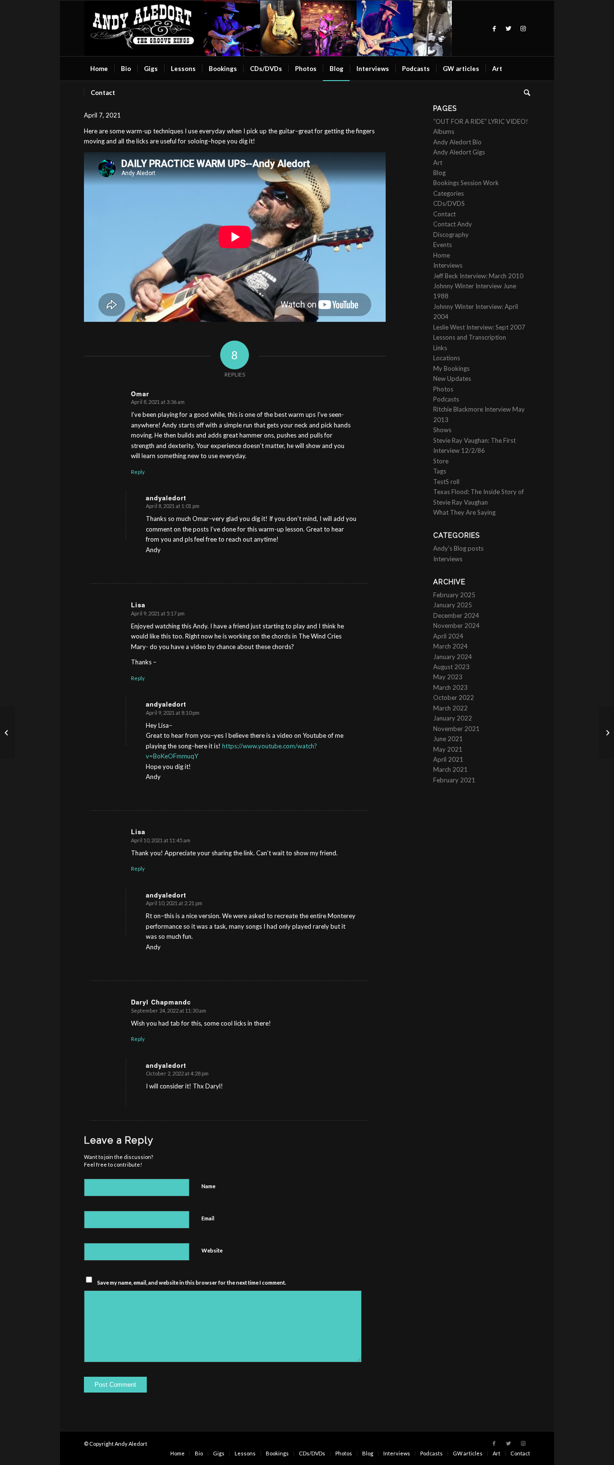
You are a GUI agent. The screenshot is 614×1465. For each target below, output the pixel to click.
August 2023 (451, 667)
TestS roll (446, 481)
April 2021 (448, 759)
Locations (446, 358)
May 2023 (447, 677)
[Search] (524, 93)
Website (212, 1250)
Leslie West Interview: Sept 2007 (479, 327)
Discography (451, 234)
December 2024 (456, 615)
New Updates (452, 378)
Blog (439, 173)
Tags (439, 471)
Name (208, 1186)
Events (442, 244)
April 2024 (448, 636)
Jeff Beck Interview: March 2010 (478, 276)
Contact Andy (452, 224)
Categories (448, 193)
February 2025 (454, 595)
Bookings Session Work (466, 183)
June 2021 (448, 739)
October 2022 (453, 697)
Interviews (447, 265)
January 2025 (452, 605)
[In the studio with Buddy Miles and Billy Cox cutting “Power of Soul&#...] (7, 732)
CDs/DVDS (449, 203)
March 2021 (450, 769)
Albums (443, 131)
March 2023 (450, 687)
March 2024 (450, 646)
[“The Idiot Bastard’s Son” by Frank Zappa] (606, 732)
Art (437, 162)
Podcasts (446, 399)
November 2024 (456, 625)
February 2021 (454, 780)
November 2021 (456, 728)
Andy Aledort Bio (457, 142)
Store (441, 461)
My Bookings (451, 368)
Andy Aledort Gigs (459, 152)
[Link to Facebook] (494, 28)
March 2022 (450, 708)
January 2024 (452, 657)
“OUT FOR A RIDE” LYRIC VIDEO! (480, 121)
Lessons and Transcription (469, 337)
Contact (444, 214)
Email (207, 1218)
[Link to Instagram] (523, 28)
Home (441, 255)
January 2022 (452, 718)
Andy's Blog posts (458, 548)
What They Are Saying (464, 512)
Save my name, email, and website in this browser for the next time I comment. (191, 1282)
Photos (443, 389)
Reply (138, 472)
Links (440, 348)
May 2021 (447, 749)
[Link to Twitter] (508, 28)
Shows (442, 430)
